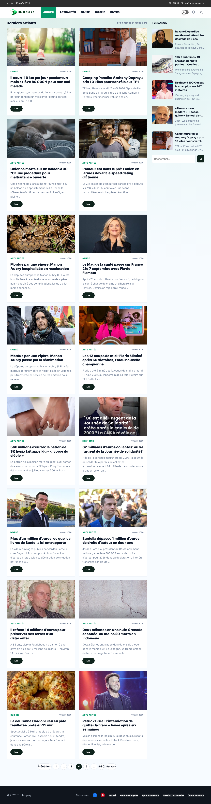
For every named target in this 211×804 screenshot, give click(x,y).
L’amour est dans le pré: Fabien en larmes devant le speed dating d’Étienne (110, 173)
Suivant (111, 766)
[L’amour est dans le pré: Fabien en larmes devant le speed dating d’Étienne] (113, 138)
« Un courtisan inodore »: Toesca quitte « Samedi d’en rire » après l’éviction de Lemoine (189, 111)
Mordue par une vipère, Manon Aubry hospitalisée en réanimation (39, 266)
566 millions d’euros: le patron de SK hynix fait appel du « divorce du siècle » (39, 451)
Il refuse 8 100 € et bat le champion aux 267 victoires (189, 86)
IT (178, 3)
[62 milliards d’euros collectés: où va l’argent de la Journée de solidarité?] (113, 416)
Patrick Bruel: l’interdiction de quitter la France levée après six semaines (109, 725)
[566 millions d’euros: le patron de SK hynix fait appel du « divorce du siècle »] (41, 416)
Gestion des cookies (173, 795)
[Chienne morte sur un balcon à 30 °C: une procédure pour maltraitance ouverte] (41, 138)
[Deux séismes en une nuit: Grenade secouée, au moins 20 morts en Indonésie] (113, 599)
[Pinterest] (12, 3)
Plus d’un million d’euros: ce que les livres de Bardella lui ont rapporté (40, 540)
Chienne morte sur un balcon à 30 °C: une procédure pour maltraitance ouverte (39, 173)
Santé (85, 12)
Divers (115, 12)
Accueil (48, 12)
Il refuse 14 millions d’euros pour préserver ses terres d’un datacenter (37, 634)
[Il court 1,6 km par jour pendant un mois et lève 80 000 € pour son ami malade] (41, 47)
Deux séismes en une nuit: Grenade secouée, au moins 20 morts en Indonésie (112, 634)
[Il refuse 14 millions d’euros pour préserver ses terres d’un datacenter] (41, 599)
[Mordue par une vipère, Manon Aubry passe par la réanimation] (41, 325)
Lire (16, 108)
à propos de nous (150, 795)
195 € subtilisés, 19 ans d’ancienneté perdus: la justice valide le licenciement (189, 60)
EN (174, 3)
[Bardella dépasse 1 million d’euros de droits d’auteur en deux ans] (113, 508)
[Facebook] (8, 3)
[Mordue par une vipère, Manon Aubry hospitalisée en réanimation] (41, 234)
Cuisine (100, 12)
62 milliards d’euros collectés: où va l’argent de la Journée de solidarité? (112, 449)
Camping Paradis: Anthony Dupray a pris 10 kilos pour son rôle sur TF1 (112, 80)
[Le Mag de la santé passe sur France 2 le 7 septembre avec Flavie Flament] (113, 234)
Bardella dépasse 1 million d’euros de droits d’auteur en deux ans (110, 540)
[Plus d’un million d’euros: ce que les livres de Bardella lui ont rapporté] (41, 508)
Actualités (68, 12)
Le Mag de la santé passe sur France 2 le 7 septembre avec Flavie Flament (112, 268)
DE (182, 3)
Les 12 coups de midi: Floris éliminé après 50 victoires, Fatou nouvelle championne (112, 360)
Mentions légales (129, 795)
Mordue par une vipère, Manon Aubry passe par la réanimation (36, 358)
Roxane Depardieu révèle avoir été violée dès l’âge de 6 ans (189, 35)
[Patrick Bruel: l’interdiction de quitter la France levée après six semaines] (113, 690)
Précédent (44, 766)
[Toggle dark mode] (185, 12)
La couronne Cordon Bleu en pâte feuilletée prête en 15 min (38, 723)
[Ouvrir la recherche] (201, 12)
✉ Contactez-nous (194, 3)
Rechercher (200, 158)
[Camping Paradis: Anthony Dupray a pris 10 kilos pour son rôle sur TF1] (113, 47)
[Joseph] (193, 12)
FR (170, 3)
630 (101, 766)
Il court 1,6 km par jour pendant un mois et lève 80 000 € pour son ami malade (40, 82)
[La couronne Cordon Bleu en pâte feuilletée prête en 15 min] (41, 690)
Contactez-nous (196, 795)
